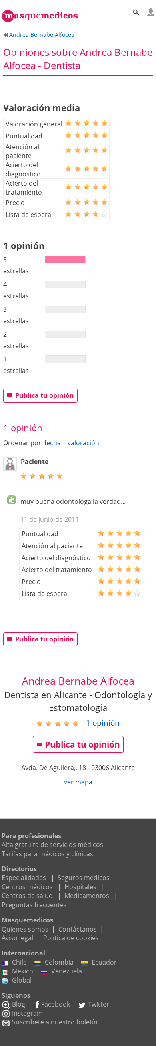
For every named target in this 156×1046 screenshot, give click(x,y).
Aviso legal (17, 938)
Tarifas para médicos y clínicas (47, 853)
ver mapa (78, 782)
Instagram (27, 1013)
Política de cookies (71, 938)
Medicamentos (86, 895)
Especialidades (24, 877)
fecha (52, 442)
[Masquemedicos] (40, 12)
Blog (18, 1004)
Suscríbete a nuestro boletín (55, 1022)
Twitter (98, 1004)
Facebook (55, 1004)
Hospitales (80, 886)
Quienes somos (25, 929)
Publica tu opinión (44, 395)
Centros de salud (27, 895)
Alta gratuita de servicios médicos (52, 844)
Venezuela (66, 971)
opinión (103, 722)
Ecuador (104, 962)
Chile (19, 962)
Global (22, 980)
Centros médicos (27, 886)
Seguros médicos (84, 877)
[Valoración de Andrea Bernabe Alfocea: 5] (60, 723)
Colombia (59, 962)
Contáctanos (77, 929)
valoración (83, 442)
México (22, 971)
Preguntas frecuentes (34, 904)
